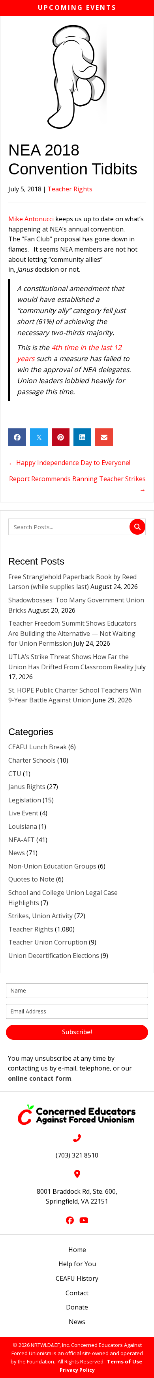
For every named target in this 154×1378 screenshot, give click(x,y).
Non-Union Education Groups (52, 866)
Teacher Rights (69, 189)
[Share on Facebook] (17, 437)
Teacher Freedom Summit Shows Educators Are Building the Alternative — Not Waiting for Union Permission (72, 633)
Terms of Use (124, 1361)
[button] (77, 1032)
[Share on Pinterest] (60, 437)
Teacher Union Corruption (47, 942)
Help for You (77, 1263)
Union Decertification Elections (53, 955)
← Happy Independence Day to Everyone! (69, 462)
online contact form (39, 1078)
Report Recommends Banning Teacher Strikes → (77, 483)
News (16, 852)
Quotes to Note (31, 879)
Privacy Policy (77, 1369)
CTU (14, 773)
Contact (77, 1293)
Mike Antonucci (31, 219)
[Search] (137, 527)
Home (77, 1249)
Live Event (23, 813)
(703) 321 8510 (77, 1155)
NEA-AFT (21, 839)
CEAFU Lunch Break (37, 747)
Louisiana (22, 826)
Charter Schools (32, 760)
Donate (77, 1307)
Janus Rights (26, 786)
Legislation (24, 800)
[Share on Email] (104, 437)
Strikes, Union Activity (40, 915)
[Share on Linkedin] (82, 437)
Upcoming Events (77, 7)
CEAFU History (77, 1278)
